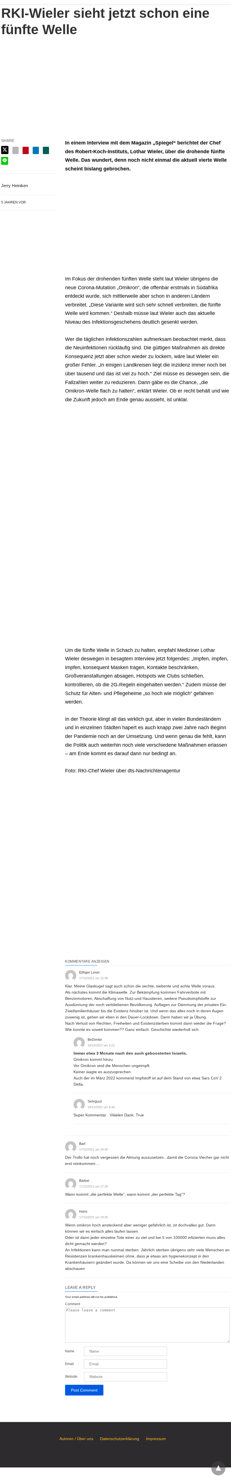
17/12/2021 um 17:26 (93, 1186)
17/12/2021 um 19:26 (93, 1217)
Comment (72, 1304)
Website (71, 1376)
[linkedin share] (36, 150)
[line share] (4, 161)
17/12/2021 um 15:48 (93, 978)
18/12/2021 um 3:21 (101, 1045)
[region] (115, 80)
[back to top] (218, 1468)
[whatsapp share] (46, 150)
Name (69, 1351)
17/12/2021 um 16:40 (93, 1149)
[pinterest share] (26, 150)
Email (69, 1364)
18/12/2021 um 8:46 (101, 1107)
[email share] (15, 150)
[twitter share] (4, 150)
